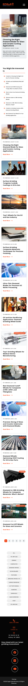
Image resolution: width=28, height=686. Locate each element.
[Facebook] (15, 652)
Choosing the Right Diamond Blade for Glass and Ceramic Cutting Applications (13, 43)
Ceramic (14, 560)
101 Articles (14, 556)
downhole (14, 593)
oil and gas (14, 604)
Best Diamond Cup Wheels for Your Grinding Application (14, 114)
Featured (14, 575)
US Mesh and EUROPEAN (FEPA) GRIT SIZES (15, 82)
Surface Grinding (14, 582)
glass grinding (14, 597)
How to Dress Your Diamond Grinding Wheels (15, 93)
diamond (14, 589)
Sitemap (14, 679)
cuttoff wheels (14, 586)
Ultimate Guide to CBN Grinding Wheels (14, 98)
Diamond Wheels (14, 567)
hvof (14, 600)
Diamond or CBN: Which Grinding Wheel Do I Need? (14, 103)
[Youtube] (15, 669)
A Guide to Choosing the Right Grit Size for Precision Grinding (14, 77)
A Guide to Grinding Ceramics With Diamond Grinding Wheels (14, 109)
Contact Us (14, 629)
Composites (14, 564)
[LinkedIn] (15, 660)
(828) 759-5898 (14, 622)
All (14, 553)
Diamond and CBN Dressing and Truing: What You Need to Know (14, 87)
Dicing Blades (14, 571)
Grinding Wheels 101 (14, 578)
